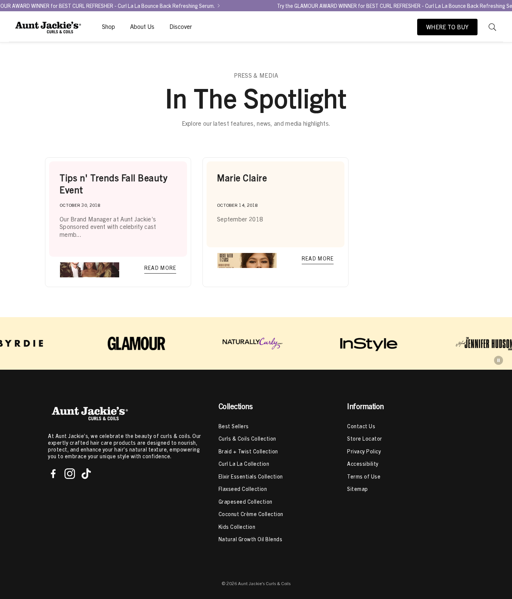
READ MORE (160, 267)
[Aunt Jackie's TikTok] (86, 473)
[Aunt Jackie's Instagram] (69, 473)
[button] (492, 27)
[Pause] (498, 360)
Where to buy (447, 27)
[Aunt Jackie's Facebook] (53, 473)
